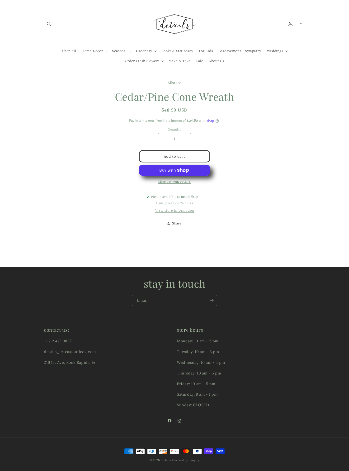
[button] (49, 24)
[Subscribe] (212, 300)
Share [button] (177, 223)
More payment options (174, 181)
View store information (174, 210)
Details (166, 460)
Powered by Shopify (185, 460)
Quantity (174, 129)
